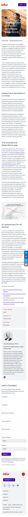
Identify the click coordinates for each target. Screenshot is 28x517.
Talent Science (7, 319)
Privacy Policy (10, 462)
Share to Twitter (26, 260)
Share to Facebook (26, 256)
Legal (9, 505)
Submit (5, 454)
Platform (5, 500)
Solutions (5, 497)
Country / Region (6, 437)
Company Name (6, 421)
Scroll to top (23, 474)
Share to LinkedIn (26, 253)
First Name (4, 397)
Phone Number (6, 429)
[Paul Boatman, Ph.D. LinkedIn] (4, 377)
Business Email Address (8, 413)
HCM (4, 312)
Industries (5, 491)
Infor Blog (9, 13)
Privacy (5, 505)
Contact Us (8, 480)
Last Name (4, 405)
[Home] (5, 4)
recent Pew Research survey (9, 164)
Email (26, 264)
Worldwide (6, 325)
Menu (21, 4)
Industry (4, 445)
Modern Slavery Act (17, 505)
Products (5, 494)
